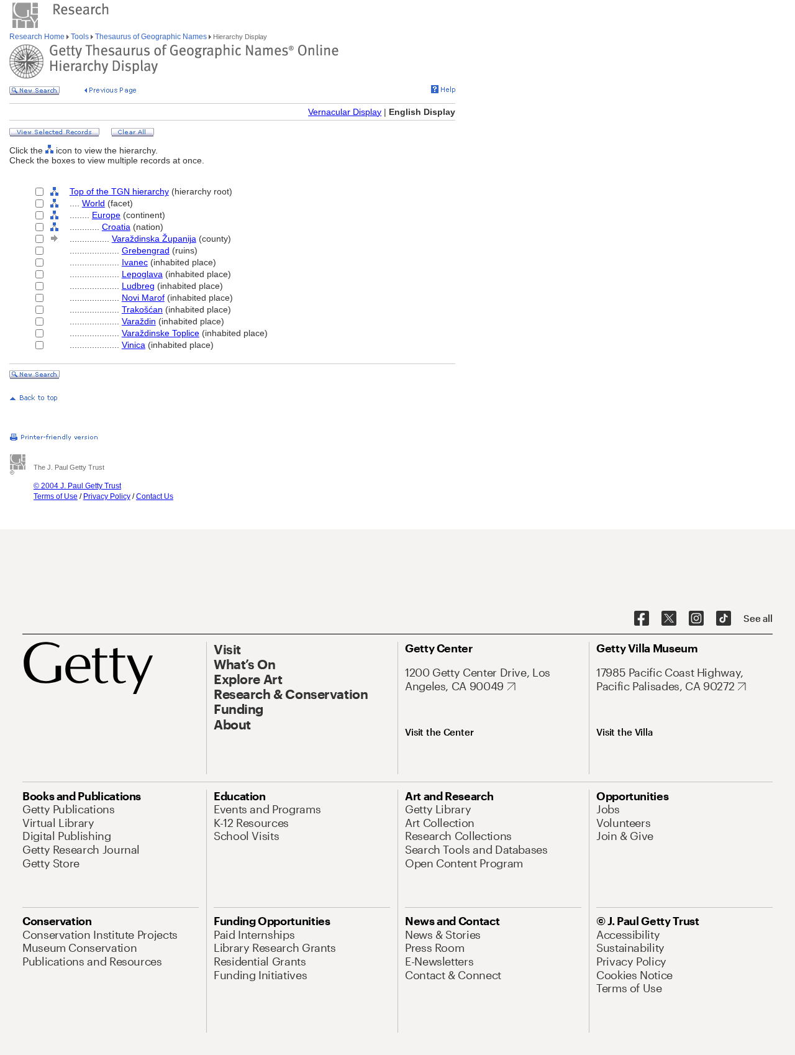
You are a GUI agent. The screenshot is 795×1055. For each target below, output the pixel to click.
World (93, 203)
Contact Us (154, 496)
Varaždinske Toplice (160, 333)
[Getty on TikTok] (723, 618)
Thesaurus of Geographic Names (151, 36)
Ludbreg (138, 286)
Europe (106, 215)
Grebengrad (146, 250)
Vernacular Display (344, 112)
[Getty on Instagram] (696, 618)
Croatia (116, 227)
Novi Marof (143, 298)
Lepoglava (142, 274)
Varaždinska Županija (154, 239)
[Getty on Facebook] (641, 618)
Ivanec (135, 262)
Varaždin (139, 321)
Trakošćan (142, 309)
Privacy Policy (106, 496)
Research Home (37, 36)
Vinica (133, 345)
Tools (80, 36)
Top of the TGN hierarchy (119, 191)
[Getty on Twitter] (668, 618)
